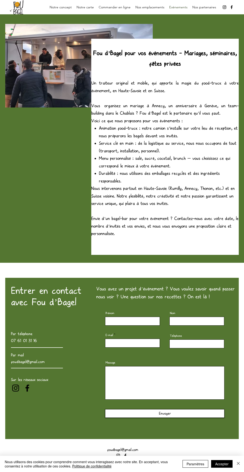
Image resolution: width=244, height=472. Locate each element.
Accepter (222, 463)
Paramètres (195, 463)
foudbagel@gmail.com (122, 450)
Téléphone (176, 335)
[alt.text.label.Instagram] (224, 7)
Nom (172, 313)
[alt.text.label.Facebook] (231, 7)
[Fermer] (238, 464)
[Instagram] (15, 388)
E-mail (109, 335)
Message (110, 362)
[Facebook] (27, 388)
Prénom (110, 313)
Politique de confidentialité (92, 466)
